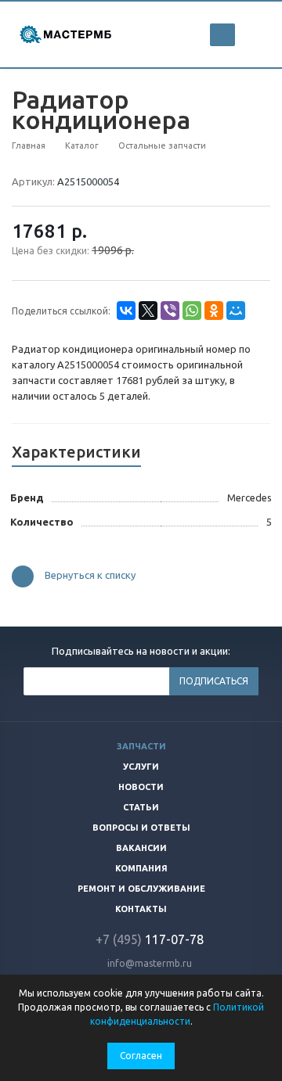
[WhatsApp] (192, 310)
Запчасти (141, 746)
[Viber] (170, 310)
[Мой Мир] (235, 310)
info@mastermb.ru (149, 963)
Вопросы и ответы (141, 827)
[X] (148, 310)
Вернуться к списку (90, 575)
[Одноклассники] (213, 310)
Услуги (141, 766)
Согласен (141, 1055)
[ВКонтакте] (126, 310)
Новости (141, 787)
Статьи (141, 807)
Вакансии (141, 848)
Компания (141, 868)
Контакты (141, 909)
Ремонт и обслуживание (141, 888)
